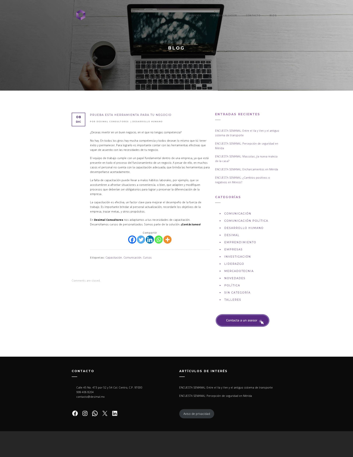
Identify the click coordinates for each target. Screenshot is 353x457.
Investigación (237, 256)
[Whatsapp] (159, 239)
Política (232, 285)
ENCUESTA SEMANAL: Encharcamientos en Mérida (246, 169)
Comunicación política (246, 220)
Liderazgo (234, 264)
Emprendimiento (240, 242)
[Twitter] (141, 239)
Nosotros (172, 15)
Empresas (233, 249)
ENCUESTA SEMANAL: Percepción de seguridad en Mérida (215, 396)
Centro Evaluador (224, 15)
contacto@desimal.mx (90, 396)
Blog (273, 15)
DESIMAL (232, 235)
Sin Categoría (237, 292)
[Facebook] (132, 239)
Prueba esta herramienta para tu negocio (131, 115)
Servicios (195, 15)
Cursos (147, 257)
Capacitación (114, 257)
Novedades (234, 278)
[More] (167, 239)
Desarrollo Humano (147, 121)
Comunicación (133, 257)
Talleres (232, 299)
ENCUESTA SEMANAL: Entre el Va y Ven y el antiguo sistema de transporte (226, 387)
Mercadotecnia (239, 271)
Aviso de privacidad (196, 414)
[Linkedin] (150, 239)
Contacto (253, 15)
